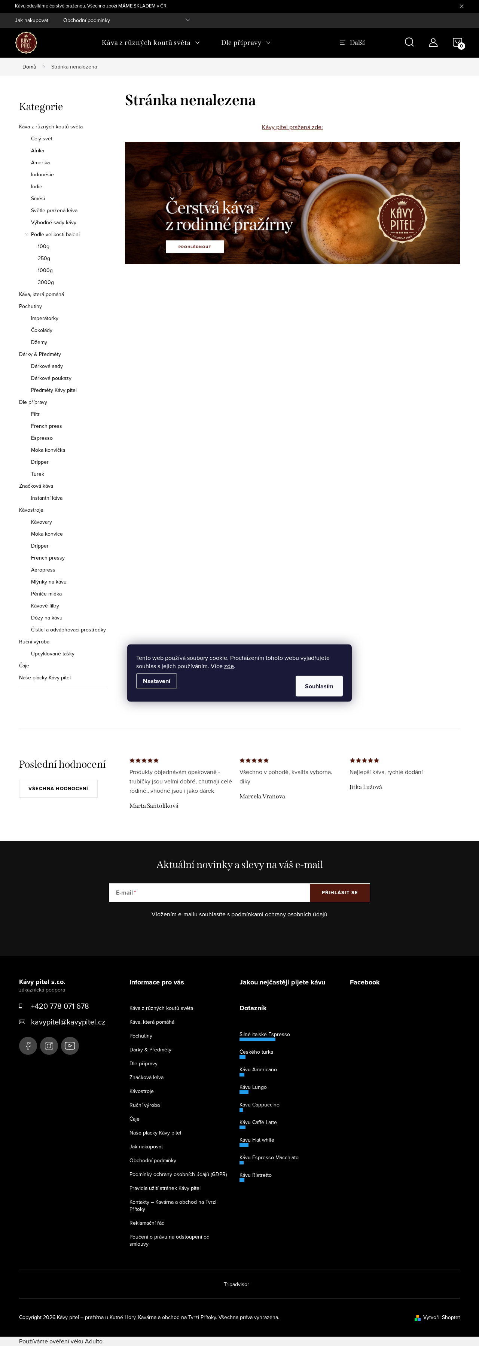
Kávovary (41, 522)
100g (43, 246)
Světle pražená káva (54, 210)
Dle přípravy (33, 402)
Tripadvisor (236, 1284)
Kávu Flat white (257, 1140)
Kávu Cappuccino (260, 1104)
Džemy (39, 342)
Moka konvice (47, 534)
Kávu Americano (258, 1069)
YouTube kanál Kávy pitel (70, 1046)
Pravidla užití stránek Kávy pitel (165, 1188)
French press (46, 426)
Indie (36, 186)
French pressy (48, 557)
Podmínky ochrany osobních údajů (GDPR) (178, 1174)
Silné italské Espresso (265, 1034)
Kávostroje (31, 510)
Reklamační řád (147, 1223)
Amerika (40, 162)
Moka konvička (48, 450)
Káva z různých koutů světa (51, 126)
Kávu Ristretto (256, 1175)
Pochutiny (30, 306)
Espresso (42, 438)
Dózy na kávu (46, 617)
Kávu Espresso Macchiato (269, 1157)
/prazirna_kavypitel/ (49, 1046)
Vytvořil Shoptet (441, 1317)
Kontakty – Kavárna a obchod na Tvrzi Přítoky (172, 1205)
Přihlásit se (340, 892)
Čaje (24, 665)
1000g (45, 270)
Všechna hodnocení (58, 788)
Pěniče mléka (46, 593)
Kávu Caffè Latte (258, 1122)
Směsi (38, 198)
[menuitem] (151, 43)
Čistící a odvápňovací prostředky (68, 629)
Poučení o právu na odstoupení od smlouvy (169, 1240)
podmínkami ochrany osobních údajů (279, 914)
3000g (46, 282)
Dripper (40, 462)
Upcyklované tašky (52, 653)
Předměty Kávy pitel (54, 390)
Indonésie (42, 174)
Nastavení (156, 681)
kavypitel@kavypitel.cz (68, 1021)
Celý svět (41, 138)
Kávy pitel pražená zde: (292, 127)
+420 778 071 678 (60, 1006)
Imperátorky (44, 318)
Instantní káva (46, 498)
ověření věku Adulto (76, 1341)
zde (229, 666)
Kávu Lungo (253, 1087)
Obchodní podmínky (86, 20)
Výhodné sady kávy (53, 222)
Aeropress (43, 569)
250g (44, 258)
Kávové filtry (45, 605)
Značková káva (36, 486)
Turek (37, 474)
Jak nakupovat (31, 20)
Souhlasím (319, 686)
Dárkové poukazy (51, 378)
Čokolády (41, 330)
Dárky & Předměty (40, 354)
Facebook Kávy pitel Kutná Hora (28, 1046)
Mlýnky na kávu (49, 581)
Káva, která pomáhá (41, 294)
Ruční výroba (34, 641)
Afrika (37, 150)
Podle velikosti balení (55, 234)
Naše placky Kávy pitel (45, 677)
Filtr (35, 414)
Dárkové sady (47, 366)
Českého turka (256, 1052)
